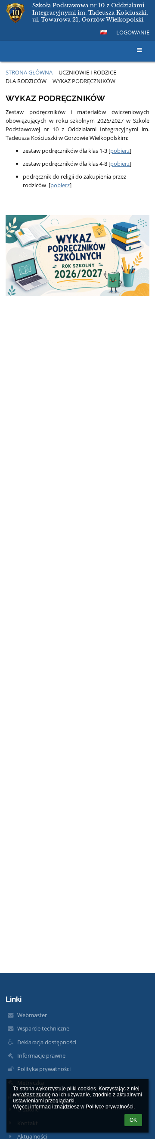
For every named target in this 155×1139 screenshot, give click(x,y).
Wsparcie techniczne (43, 1028)
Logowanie (132, 32)
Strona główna (29, 72)
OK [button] (133, 1120)
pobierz (120, 151)
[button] (103, 32)
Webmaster (32, 1015)
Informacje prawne (41, 1055)
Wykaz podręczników (84, 81)
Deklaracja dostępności (46, 1042)
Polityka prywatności (44, 1069)
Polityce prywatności (109, 1107)
